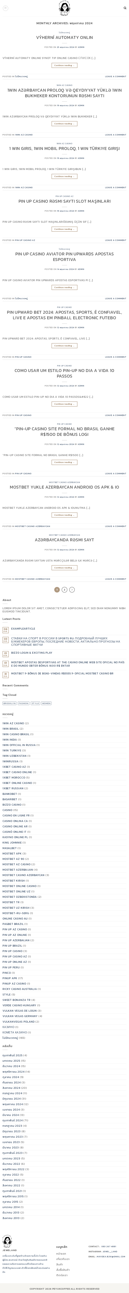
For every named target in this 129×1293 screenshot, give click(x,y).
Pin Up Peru (11, 967)
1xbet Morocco (14, 777)
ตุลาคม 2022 (11, 1175)
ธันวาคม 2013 (11, 1212)
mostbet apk (12, 853)
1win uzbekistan (15, 756)
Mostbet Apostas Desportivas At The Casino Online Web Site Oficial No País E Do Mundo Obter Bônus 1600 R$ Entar (68, 664)
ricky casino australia (20, 989)
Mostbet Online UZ (17, 891)
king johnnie (12, 842)
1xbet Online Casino (17, 783)
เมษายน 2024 (11, 1110)
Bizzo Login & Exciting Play (31, 652)
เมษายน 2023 (11, 1142)
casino (7, 810)
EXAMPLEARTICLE (23, 628)
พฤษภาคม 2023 (13, 1137)
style (35, 703)
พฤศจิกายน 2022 (13, 1169)
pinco (7, 973)
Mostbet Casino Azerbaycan (64, 482)
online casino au (15, 918)
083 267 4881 (108, 1246)
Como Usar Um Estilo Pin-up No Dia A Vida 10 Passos (64, 373)
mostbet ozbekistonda (20, 897)
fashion (23, 703)
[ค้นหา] (122, 8)
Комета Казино (15, 1032)
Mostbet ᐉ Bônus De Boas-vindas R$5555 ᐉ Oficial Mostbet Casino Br (62, 673)
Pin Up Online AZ (15, 962)
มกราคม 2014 (11, 1207)
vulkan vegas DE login (20, 1011)
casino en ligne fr (16, 815)
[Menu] (5, 8)
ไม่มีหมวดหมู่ (64, 32)
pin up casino (64, 307)
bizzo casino (12, 805)
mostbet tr (11, 902)
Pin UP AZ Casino (15, 929)
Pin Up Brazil (12, 946)
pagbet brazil (13, 924)
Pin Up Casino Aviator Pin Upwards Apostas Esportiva (64, 257)
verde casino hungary (19, 1005)
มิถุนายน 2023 (12, 1131)
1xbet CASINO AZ (14, 767)
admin (81, 47)
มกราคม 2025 (11, 1061)
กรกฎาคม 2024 (12, 1093)
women (46, 703)
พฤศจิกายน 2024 (13, 1072)
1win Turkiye (12, 750)
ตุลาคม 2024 (11, 1077)
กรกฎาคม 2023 (12, 1126)
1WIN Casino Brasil (16, 734)
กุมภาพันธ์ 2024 (13, 1120)
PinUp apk (10, 978)
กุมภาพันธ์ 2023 (13, 1153)
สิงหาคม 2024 (11, 1088)
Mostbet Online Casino (20, 886)
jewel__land (110, 1251)
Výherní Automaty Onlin (64, 37)
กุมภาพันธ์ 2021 (12, 1191)
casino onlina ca (15, 821)
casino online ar (15, 826)
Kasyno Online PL (15, 837)
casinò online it (15, 832)
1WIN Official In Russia (19, 745)
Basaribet (10, 799)
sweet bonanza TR (17, 1000)
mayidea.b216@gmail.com (111, 1256)
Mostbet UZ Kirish (16, 908)
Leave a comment (115, 76)
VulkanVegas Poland (18, 1022)
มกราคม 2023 (11, 1158)
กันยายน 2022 (12, 1180)
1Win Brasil (11, 729)
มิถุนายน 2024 (12, 1099)
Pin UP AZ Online (15, 935)
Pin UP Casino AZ (65, 196)
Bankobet (10, 794)
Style (7, 994)
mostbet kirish (14, 881)
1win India (10, 740)
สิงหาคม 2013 (11, 1218)
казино (8, 1027)
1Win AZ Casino (65, 85)
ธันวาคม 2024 (11, 1066)
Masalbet (10, 848)
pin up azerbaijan (16, 940)
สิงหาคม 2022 (11, 1185)
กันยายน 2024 (12, 1082)
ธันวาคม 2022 (11, 1164)
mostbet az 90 (13, 859)
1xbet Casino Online (17, 772)
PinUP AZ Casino (14, 984)
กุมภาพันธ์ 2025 (13, 1055)
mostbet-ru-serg (16, 913)
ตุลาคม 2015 (10, 1202)
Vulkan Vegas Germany (20, 1016)
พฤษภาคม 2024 (13, 1104)
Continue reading (64, 65)
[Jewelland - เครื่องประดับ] (64, 8)
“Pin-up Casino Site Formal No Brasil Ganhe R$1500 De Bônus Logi (64, 432)
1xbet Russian (13, 788)
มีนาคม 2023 (11, 1147)
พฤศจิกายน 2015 (13, 1196)
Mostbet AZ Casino (17, 864)
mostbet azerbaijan (18, 870)
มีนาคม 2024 (11, 1115)
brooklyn (9, 703)
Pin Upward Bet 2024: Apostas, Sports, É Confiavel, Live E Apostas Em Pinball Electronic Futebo (64, 315)
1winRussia (11, 761)
